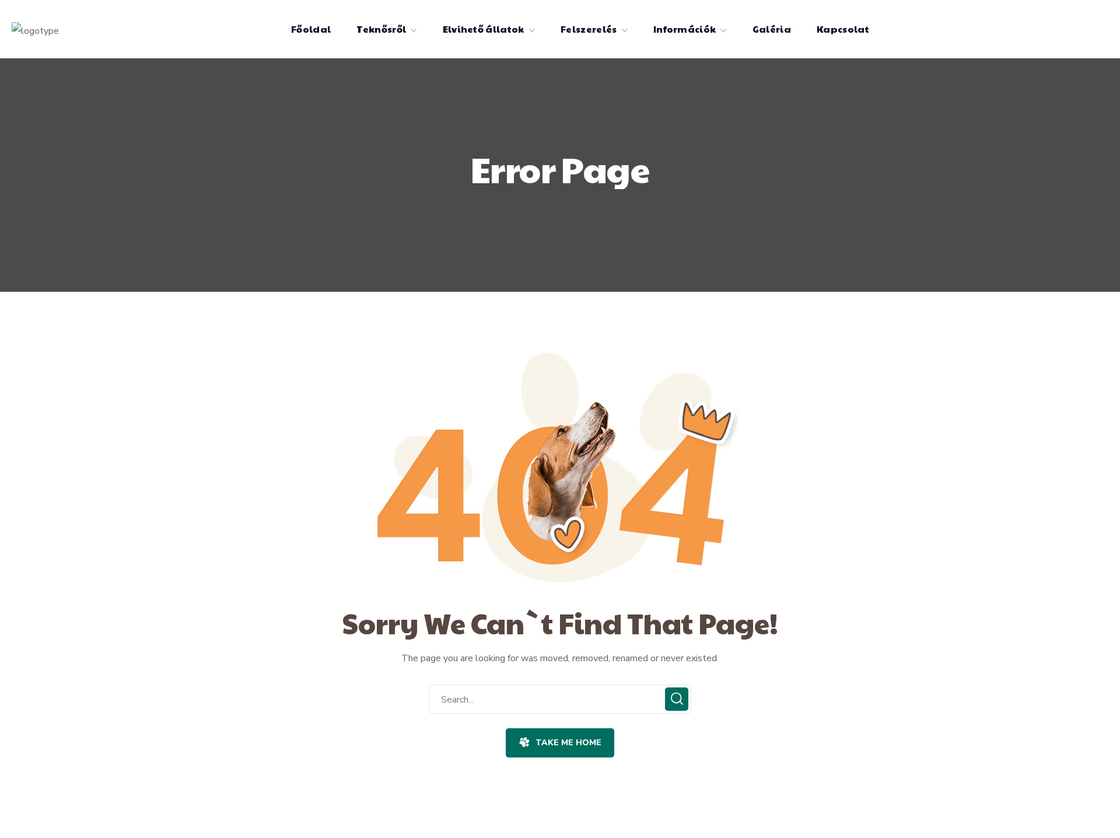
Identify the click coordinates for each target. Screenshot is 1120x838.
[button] (560, 742)
